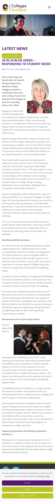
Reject (28, 489)
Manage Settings (27, 496)
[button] (49, 7)
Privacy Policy (44, 476)
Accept (27, 483)
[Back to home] (15, 7)
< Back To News (12, 56)
